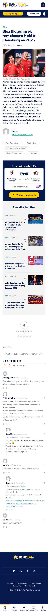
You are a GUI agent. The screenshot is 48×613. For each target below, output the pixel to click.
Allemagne (34, 13)
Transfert (33, 153)
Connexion (7, 347)
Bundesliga (31, 143)
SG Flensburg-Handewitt (16, 148)
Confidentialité (30, 586)
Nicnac (22, 486)
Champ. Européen (12, 13)
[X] (21, 571)
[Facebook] (27, 571)
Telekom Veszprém (13, 153)
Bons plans (17, 586)
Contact (10, 583)
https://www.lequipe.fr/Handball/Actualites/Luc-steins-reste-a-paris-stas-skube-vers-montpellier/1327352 (25, 503)
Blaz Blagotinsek (12, 143)
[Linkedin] (14, 571)
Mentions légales (22, 583)
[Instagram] (34, 571)
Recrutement (36, 583)
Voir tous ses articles (22, 134)
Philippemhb (24, 437)
